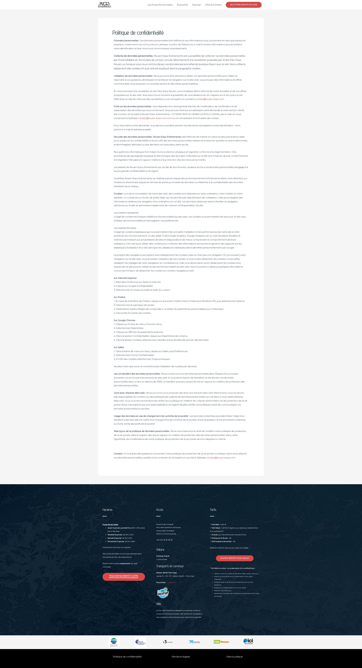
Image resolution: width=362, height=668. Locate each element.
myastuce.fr (171, 582)
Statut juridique (235, 656)
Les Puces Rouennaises (160, 4)
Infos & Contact (213, 4)
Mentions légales (181, 656)
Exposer (196, 4)
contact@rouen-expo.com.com (155, 118)
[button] (244, 5)
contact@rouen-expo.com (209, 99)
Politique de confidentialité (127, 656)
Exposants (182, 4)
